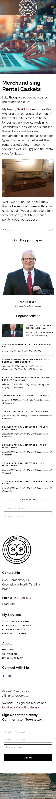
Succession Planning (16, 621)
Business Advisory (14, 629)
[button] (52, 7)
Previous (8, 230)
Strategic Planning (15, 634)
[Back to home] (28, 7)
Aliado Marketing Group (22, 707)
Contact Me (9, 654)
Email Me (8, 604)
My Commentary (12, 658)
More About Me (12, 650)
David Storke (26, 109)
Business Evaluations (16, 625)
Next (49, 230)
